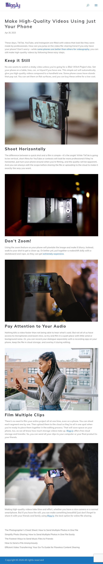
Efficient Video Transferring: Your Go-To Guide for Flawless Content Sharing (42, 547)
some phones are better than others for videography (63, 49)
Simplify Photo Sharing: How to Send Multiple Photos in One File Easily (40, 534)
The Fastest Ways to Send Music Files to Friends (29, 538)
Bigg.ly (70, 430)
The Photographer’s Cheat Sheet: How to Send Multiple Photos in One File (41, 530)
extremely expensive (53, 253)
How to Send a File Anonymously (21, 543)
